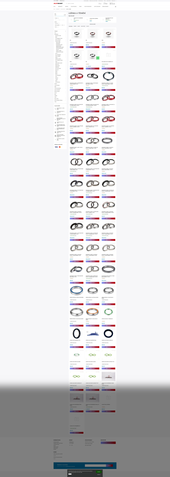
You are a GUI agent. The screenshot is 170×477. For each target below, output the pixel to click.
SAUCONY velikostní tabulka (88, 443)
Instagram (72, 445)
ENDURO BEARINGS (58, 25)
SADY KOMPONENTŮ (58, 75)
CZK (100, 3)
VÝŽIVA (55, 97)
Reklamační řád (113, 0)
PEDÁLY (56, 61)
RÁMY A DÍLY (57, 69)
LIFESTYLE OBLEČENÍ (57, 89)
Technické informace (100, 0)
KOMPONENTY (56, 34)
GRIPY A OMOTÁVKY (58, 39)
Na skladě (57, 18)
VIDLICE (56, 80)
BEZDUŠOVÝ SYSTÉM (58, 35)
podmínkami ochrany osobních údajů (70, 466)
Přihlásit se (109, 465)
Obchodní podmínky (86, 0)
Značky (55, 101)
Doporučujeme (70, 26)
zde (81, 472)
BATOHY (55, 92)
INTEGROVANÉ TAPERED (59, 44)
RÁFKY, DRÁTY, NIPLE (58, 68)
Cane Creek (57, 23)
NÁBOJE (56, 57)
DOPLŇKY (55, 83)
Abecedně (87, 26)
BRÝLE (55, 94)
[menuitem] (55, 6)
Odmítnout (98, 474)
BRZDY (56, 37)
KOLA (55, 32)
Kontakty (55, 449)
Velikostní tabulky (109, 0)
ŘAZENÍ (56, 71)
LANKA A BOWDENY (57, 56)
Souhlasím (98, 471)
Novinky (105, 0)
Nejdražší (79, 26)
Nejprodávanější (83, 26)
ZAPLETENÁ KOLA (57, 82)
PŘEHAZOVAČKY (57, 65)
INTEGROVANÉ (58, 43)
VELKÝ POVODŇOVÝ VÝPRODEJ (58, 100)
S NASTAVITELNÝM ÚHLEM (59, 48)
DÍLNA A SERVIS (56, 98)
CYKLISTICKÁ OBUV (57, 85)
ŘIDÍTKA (56, 73)
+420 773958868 (71, 443)
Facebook (70, 445)
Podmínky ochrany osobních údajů (93, 0)
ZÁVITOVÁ (57, 49)
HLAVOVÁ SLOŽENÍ (57, 41)
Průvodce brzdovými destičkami (58, 457)
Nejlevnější (75, 26)
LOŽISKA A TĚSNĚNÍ (58, 50)
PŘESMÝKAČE (57, 67)
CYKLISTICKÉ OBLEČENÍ (57, 88)
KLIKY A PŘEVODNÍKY (58, 54)
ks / (108, 442)
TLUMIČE (56, 79)
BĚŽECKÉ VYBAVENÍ (57, 91)
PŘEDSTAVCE (57, 64)
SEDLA (56, 76)
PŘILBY (55, 86)
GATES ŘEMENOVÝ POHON (58, 38)
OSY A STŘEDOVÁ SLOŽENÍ (58, 60)
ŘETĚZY (56, 72)
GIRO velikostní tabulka (88, 445)
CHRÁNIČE (55, 95)
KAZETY (56, 53)
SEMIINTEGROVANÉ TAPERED (60, 47)
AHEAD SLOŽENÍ (58, 42)
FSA (63, 25)
